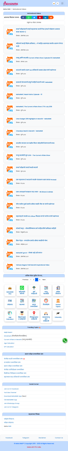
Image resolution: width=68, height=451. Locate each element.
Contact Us (59, 438)
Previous (25, 280)
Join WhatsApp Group (11, 403)
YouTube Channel (10, 393)
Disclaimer (42, 438)
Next (44, 280)
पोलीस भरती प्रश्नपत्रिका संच (13, 359)
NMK (9, 426)
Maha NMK (7, 9)
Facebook (9, 438)
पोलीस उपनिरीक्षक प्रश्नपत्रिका (14, 370)
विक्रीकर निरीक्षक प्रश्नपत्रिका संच (15, 373)
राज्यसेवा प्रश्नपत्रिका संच (12, 362)
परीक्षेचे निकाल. (9, 419)
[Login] (57, 3)
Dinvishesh (7, 336)
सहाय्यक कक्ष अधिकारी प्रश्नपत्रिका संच (17, 377)
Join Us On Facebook (11, 389)
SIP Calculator (9, 347)
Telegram (25, 438)
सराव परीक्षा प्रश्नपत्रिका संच (13, 366)
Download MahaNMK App (13, 396)
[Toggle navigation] (62, 3)
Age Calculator (9, 343)
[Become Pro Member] (53, 3)
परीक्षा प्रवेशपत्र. (9, 423)
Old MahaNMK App (10, 400)
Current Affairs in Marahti (13, 340)
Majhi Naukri (8, 332)
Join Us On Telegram (11, 407)
